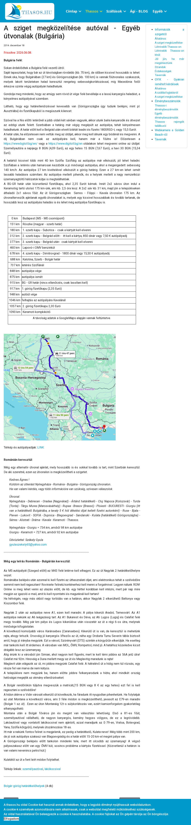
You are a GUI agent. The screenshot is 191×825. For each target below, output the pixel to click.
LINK (40, 447)
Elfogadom (11, 819)
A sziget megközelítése (169, 42)
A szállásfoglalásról (166, 92)
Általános (160, 38)
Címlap (71, 11)
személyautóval (32, 769)
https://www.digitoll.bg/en (65, 143)
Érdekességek (163, 71)
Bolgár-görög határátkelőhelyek (24, 786)
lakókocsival (52, 769)
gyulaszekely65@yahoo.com (28, 544)
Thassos (91, 11)
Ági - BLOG (139, 11)
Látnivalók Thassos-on (168, 46)
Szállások (114, 11)
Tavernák (160, 75)
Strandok (160, 67)
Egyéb (158, 11)
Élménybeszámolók (168, 101)
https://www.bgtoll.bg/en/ (20, 143)
